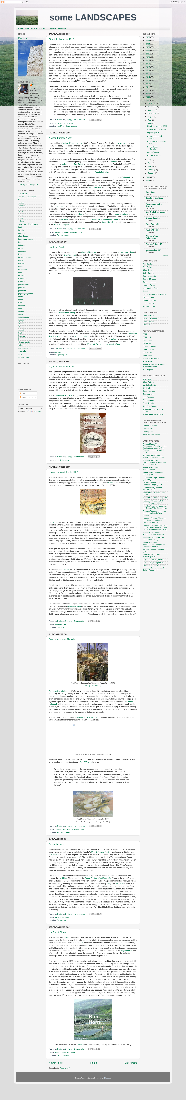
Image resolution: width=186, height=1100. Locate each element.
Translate (37, 411)
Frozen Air (23, 38)
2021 (148, 54)
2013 (148, 80)
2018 (148, 64)
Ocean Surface (56, 844)
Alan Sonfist (147, 264)
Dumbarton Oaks (150, 426)
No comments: (80, 120)
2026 (148, 37)
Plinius (35, 85)
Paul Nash (67, 829)
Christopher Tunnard (63, 395)
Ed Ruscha (59, 918)
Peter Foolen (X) (153, 224)
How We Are (121, 143)
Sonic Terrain (148, 403)
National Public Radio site (86, 717)
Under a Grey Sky (153, 218)
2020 (148, 57)
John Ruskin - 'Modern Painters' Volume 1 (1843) (153, 533)
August (151, 117)
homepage (60, 206)
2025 (148, 40)
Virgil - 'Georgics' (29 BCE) (153, 560)
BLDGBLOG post (61, 225)
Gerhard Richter (149, 279)
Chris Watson (148, 382)
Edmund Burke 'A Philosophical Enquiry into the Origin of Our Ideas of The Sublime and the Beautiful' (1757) (155, 448)
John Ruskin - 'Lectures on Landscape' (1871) (153, 539)
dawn (20, 215)
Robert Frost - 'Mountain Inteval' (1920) (153, 474)
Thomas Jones (149, 306)
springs (21, 321)
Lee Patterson (148, 397)
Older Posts (131, 1062)
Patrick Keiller (148, 322)
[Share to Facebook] (98, 120)
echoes (21, 221)
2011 (148, 87)
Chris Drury (147, 270)
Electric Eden (148, 388)
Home (93, 1062)
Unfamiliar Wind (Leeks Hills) (63, 472)
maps (20, 260)
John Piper (147, 291)
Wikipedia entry (74, 606)
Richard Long (148, 297)
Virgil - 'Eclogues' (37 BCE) (153, 563)
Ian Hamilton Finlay (150, 288)
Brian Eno (147, 379)
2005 (148, 180)
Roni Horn (71, 1052)
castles (21, 203)
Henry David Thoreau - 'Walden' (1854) (152, 556)
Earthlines (147, 343)
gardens (58, 829)
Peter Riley (147, 361)
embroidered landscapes (28, 224)
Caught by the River (154, 198)
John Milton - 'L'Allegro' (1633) (155, 498)
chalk (57, 460)
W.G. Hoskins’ (95, 188)
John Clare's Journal (151, 358)
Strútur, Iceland (63, 1055)
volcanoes (22, 345)
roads (20, 300)
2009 (148, 94)
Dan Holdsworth (149, 276)
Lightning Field (56, 247)
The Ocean (61, 920)
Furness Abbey (63, 235)
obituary (114, 339)
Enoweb (111, 483)
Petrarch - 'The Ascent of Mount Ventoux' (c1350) (153, 502)
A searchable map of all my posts (32, 28)
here (81, 214)
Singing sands (148, 400)
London (115, 177)
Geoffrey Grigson (77, 232)
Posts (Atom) (65, 1068)
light (62, 460)
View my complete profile (28, 185)
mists (20, 266)
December (152, 103)
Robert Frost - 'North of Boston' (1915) (152, 469)
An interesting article (57, 691)
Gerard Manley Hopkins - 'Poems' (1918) (153, 489)
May (150, 160)
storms (58, 352)
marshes (21, 263)
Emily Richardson (150, 319)
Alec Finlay (147, 267)
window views (23, 357)
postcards (22, 291)
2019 (148, 60)
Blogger (107, 1078)
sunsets (21, 330)
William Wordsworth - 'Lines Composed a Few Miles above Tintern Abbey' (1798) (155, 568)
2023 (148, 47)
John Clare (150, 192)
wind (64, 625)
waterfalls (22, 351)
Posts (23, 393)
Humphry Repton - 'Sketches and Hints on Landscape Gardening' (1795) (154, 520)
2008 (148, 97)
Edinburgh (126, 177)
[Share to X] (95, 120)
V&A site (64, 219)
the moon (22, 336)
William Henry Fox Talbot (72, 164)
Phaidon (80, 1045)
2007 (148, 100)
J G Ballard (147, 355)
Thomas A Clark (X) (154, 244)
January (151, 173)
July (149, 120)
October (151, 110)
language (22, 251)
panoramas (22, 278)
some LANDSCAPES (93, 17)
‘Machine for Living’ (110, 219)
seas (67, 918)
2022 (148, 50)
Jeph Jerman (148, 394)
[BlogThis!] (93, 120)
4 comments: (79, 621)
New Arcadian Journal (151, 435)
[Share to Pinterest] (100, 120)
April (150, 163)
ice (19, 242)
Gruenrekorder (149, 391)
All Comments (27, 397)
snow (57, 123)
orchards (21, 275)
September (152, 113)
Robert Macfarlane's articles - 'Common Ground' (155, 366)
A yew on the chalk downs (62, 366)
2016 (148, 70)
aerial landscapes (62, 232)
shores (21, 312)
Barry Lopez (148, 340)
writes (55, 522)
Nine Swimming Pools (100, 852)
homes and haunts (25, 239)
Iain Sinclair (147, 352)
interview (66, 570)
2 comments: (80, 229)
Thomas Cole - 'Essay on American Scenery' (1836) (153, 456)
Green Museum (149, 282)
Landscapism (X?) (153, 250)
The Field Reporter (150, 406)
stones (21, 324)
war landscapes (66, 123)
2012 (148, 84)
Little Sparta (148, 432)
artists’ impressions (126, 252)
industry (21, 245)
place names (23, 284)
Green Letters (148, 349)
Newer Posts (56, 1062)
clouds (21, 212)
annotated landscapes (27, 197)
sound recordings (82, 336)
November (152, 107)
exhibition (55, 855)
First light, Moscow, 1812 (61, 39)
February (152, 170)
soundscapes (23, 318)
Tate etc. (66, 937)
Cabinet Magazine (88, 252)
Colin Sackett (148, 273)
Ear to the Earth (149, 385)
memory (58, 625)
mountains (22, 269)
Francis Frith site (101, 172)
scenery (21, 306)
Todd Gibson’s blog (67, 313)
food (20, 227)
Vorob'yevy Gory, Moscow (67, 126)
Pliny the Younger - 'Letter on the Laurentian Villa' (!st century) (154, 513)
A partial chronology (58, 28)
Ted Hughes (148, 370)
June (150, 123)
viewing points (24, 342)
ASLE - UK (147, 337)
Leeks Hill (60, 627)
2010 (148, 90)
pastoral (21, 281)
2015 (148, 74)
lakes (20, 248)
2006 (148, 177)
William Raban (148, 325)
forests (21, 230)
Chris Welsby (148, 316)
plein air (21, 288)
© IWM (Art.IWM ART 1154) (93, 686)
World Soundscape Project (153, 414)
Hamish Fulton (149, 285)
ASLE (145, 334)
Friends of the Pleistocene (152, 237)
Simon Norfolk (107, 222)
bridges (21, 200)
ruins (20, 303)
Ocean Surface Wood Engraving (98, 878)
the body (21, 333)
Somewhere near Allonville (62, 639)
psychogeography (25, 294)
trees (67, 460)
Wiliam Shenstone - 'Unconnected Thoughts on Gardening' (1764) (154, 545)
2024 (148, 44)
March (150, 166)
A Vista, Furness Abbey (60, 138)
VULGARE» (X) (152, 230)
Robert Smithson (149, 300)
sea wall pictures (121, 214)
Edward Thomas (149, 346)
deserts (21, 218)
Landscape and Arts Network (154, 294)
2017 (148, 67)
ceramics (22, 206)
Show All (165, 255)
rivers (20, 297)
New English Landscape (156, 212)
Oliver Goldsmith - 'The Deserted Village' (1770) (152, 484)
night (20, 272)
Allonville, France (63, 832)
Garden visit (148, 429)
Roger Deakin (126, 951)
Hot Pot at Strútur (57, 932)
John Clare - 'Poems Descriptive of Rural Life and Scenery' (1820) (154, 462)
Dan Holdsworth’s (94, 219)
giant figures (23, 236)
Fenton (114, 162)
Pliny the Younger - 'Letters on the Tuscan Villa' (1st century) (155, 507)
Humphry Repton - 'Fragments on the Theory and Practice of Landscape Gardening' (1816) (155, 527)
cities (20, 209)
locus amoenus (24, 257)
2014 (148, 77)
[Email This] (90, 120)
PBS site (119, 884)
